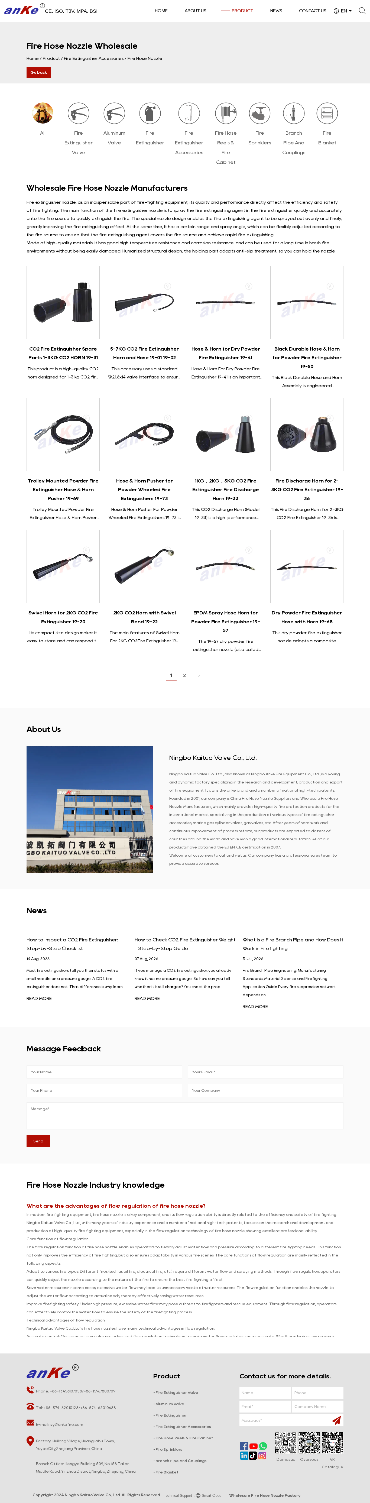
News (276, 11)
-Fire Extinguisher (170, 1415)
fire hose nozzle (102, 1247)
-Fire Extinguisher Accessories (182, 1426)
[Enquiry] (63, 302)
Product (242, 11)
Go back (38, 72)
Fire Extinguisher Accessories (94, 58)
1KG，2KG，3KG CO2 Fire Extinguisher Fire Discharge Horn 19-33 (225, 490)
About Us (195, 11)
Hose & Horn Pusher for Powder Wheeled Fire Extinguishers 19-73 (144, 490)
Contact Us (312, 11)
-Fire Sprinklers (167, 1449)
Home (161, 11)
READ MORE (39, 998)
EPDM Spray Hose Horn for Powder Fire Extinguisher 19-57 (225, 622)
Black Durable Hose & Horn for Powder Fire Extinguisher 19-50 (307, 358)
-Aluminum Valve (168, 1403)
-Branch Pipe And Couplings (180, 1460)
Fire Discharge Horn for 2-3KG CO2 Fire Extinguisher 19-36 (307, 490)
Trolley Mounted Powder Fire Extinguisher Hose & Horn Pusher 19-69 (63, 490)
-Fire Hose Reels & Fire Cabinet (183, 1438)
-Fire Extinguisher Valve (175, 1392)
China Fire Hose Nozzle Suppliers (261, 798)
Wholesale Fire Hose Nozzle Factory (265, 1495)
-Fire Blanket (165, 1472)
